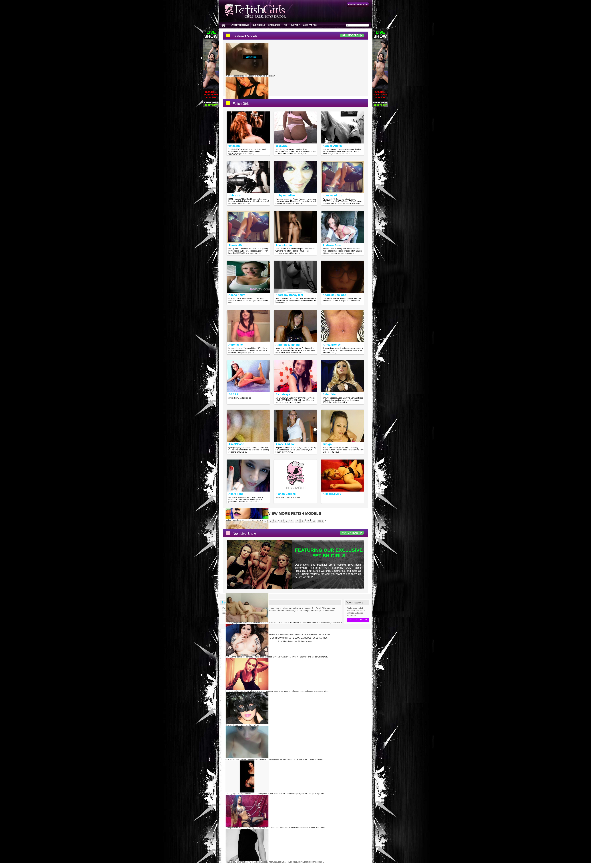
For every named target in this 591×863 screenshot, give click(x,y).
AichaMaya (282, 394)
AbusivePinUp (237, 245)
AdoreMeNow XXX (335, 294)
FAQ (285, 25)
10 (313, 521)
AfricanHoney (332, 344)
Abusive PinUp (332, 195)
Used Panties (310, 25)
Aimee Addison (285, 444)
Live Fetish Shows (240, 25)
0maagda (234, 145)
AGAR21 (234, 394)
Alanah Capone (285, 493)
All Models (350, 35)
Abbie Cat (234, 195)
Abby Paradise (285, 195)
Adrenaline (235, 344)
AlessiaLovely (332, 493)
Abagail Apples (332, 145)
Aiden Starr (330, 394)
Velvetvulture (251, 57)
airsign (327, 444)
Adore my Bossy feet (289, 294)
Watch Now (350, 532)
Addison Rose (332, 245)
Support (295, 25)
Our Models (258, 25)
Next (320, 521)
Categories (274, 25)
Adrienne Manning (287, 344)
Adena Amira (236, 294)
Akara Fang (235, 493)
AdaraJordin (283, 245)
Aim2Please (236, 444)
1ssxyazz (281, 145)
